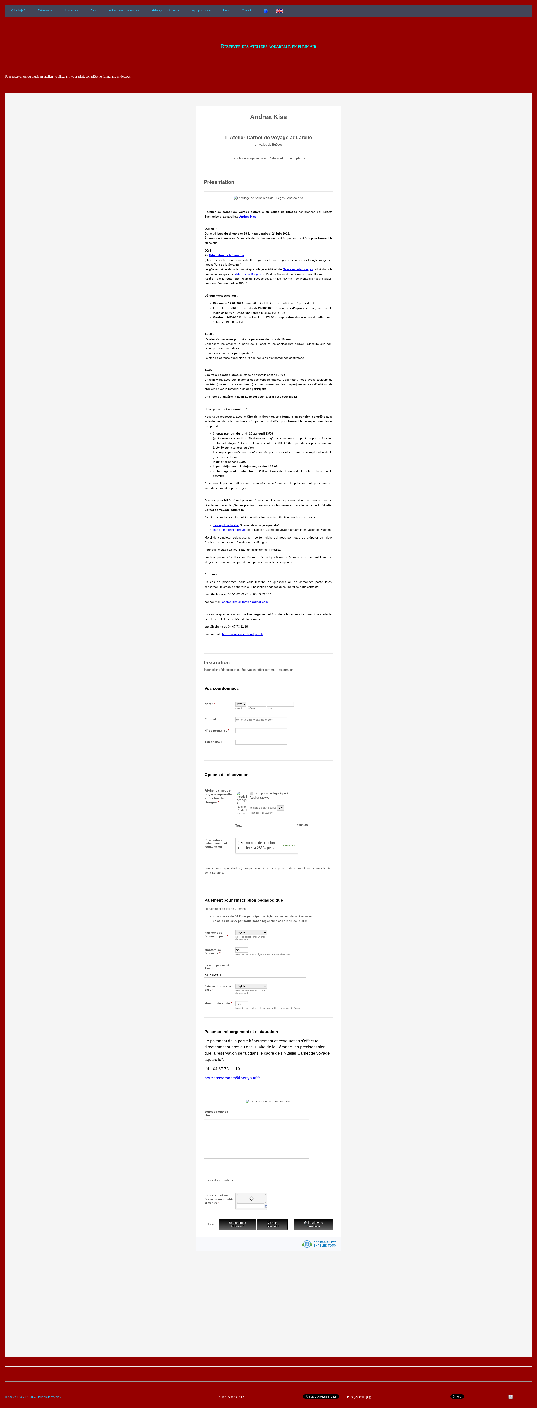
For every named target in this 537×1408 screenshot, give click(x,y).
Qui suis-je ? (18, 10)
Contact (246, 10)
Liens (226, 10)
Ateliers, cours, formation (165, 10)
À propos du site (201, 10)
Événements (45, 10)
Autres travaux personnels (124, 10)
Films (93, 10)
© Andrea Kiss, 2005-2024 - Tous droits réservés (33, 1397)
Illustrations (71, 10)
